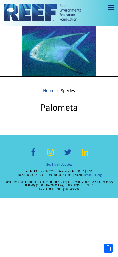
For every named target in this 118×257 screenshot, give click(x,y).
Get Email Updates (59, 164)
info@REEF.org (92, 175)
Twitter (68, 155)
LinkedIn (85, 155)
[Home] (43, 13)
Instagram (50, 155)
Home (48, 90)
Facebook (33, 155)
